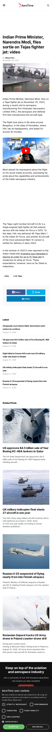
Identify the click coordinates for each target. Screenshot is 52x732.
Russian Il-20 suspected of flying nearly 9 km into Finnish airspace (23, 575)
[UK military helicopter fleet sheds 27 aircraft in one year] (26, 487)
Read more (17, 700)
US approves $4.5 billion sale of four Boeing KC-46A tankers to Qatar (26, 449)
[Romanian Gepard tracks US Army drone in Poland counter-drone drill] (26, 613)
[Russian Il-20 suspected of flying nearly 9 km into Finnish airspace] (26, 551)
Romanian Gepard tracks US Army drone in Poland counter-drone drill (24, 637)
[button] (4, 5)
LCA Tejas (17, 276)
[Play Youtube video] (26, 151)
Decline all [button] (37, 727)
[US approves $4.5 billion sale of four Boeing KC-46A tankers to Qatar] (26, 425)
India (6, 276)
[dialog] (26, 709)
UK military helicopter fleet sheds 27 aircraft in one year (24, 511)
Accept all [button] (14, 727)
